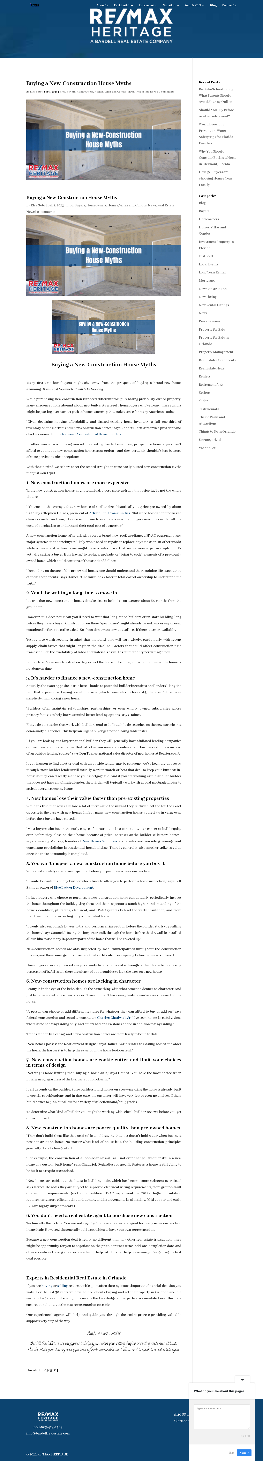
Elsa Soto (36, 92)
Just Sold (206, 256)
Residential (121, 5)
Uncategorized (210, 440)
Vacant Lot (207, 448)
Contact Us (229, 5)
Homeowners (85, 92)
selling (62, 1286)
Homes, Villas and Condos (111, 92)
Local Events (208, 264)
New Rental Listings (214, 305)
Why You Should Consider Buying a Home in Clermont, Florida (217, 157)
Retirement (146, 5)
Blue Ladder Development (73, 888)
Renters (204, 376)
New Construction (213, 289)
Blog (213, 5)
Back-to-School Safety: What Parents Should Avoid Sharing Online (216, 95)
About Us (103, 5)
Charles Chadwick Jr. (114, 1018)
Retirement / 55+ (211, 385)
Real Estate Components (217, 360)
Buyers (71, 92)
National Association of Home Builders (91, 434)
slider (203, 401)
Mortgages (207, 281)
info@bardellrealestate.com (48, 1433)
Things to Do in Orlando (217, 432)
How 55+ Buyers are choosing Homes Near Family (215, 178)
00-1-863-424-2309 (47, 1427)
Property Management (216, 352)
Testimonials (209, 409)
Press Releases (209, 321)
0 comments (166, 92)
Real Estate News (146, 92)
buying (47, 1286)
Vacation (169, 5)
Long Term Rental (212, 272)
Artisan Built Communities (109, 513)
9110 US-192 (183, 1414)
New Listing (208, 297)
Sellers (204, 393)
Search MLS (193, 5)
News (131, 92)
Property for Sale (212, 330)
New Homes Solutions (100, 841)
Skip (231, 1452)
